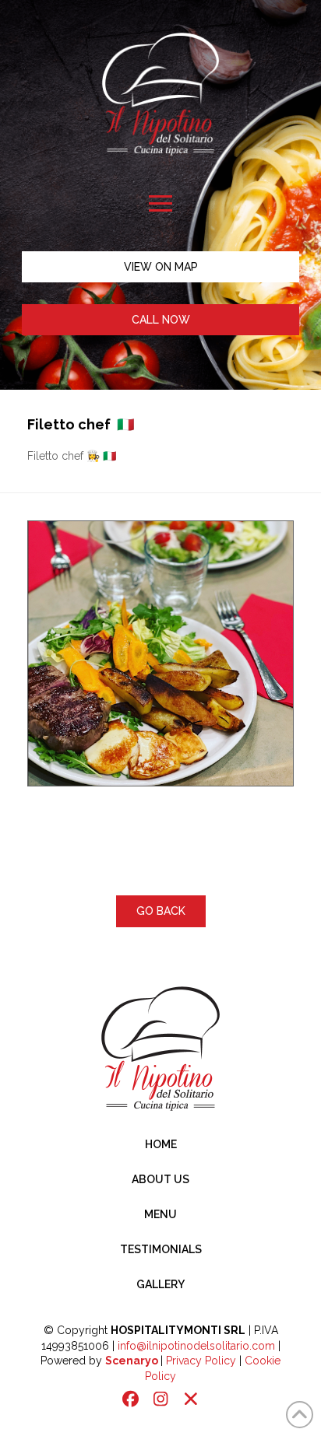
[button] (160, 203)
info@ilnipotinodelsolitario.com (196, 1346)
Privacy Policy (201, 1360)
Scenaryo (131, 1360)
